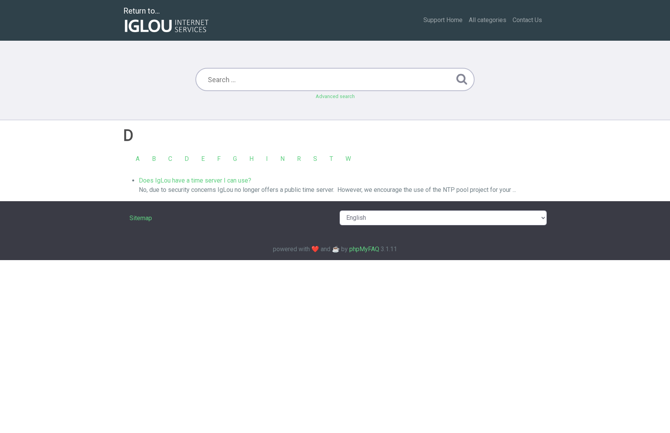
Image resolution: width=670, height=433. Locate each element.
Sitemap (141, 218)
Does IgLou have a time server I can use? (195, 180)
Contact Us (527, 20)
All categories (487, 20)
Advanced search (335, 96)
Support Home (443, 20)
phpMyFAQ (364, 249)
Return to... (141, 11)
